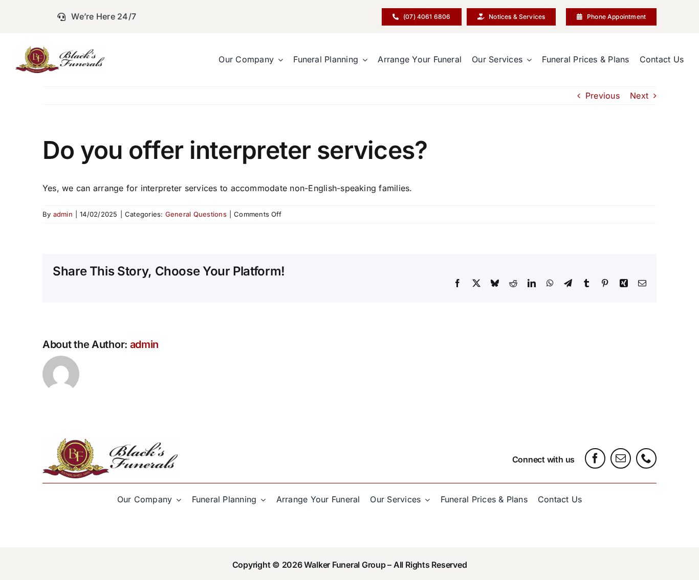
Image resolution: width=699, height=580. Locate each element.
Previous (602, 95)
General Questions (196, 214)
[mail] (620, 458)
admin (63, 214)
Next (639, 95)
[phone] (646, 458)
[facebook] (595, 458)
